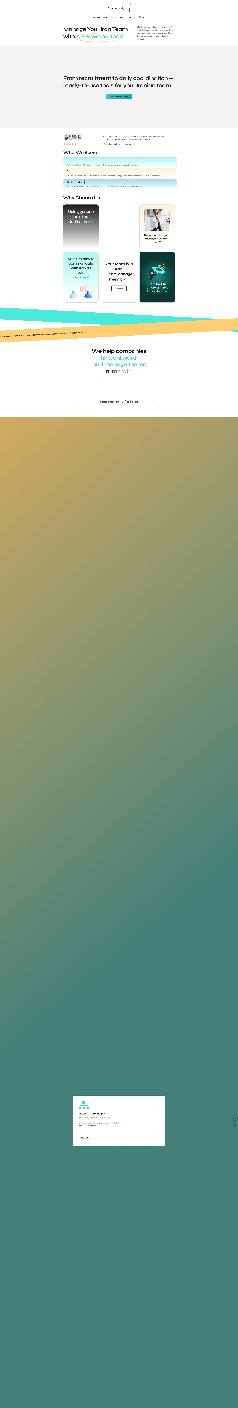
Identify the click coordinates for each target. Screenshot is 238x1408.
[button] (134, 17)
